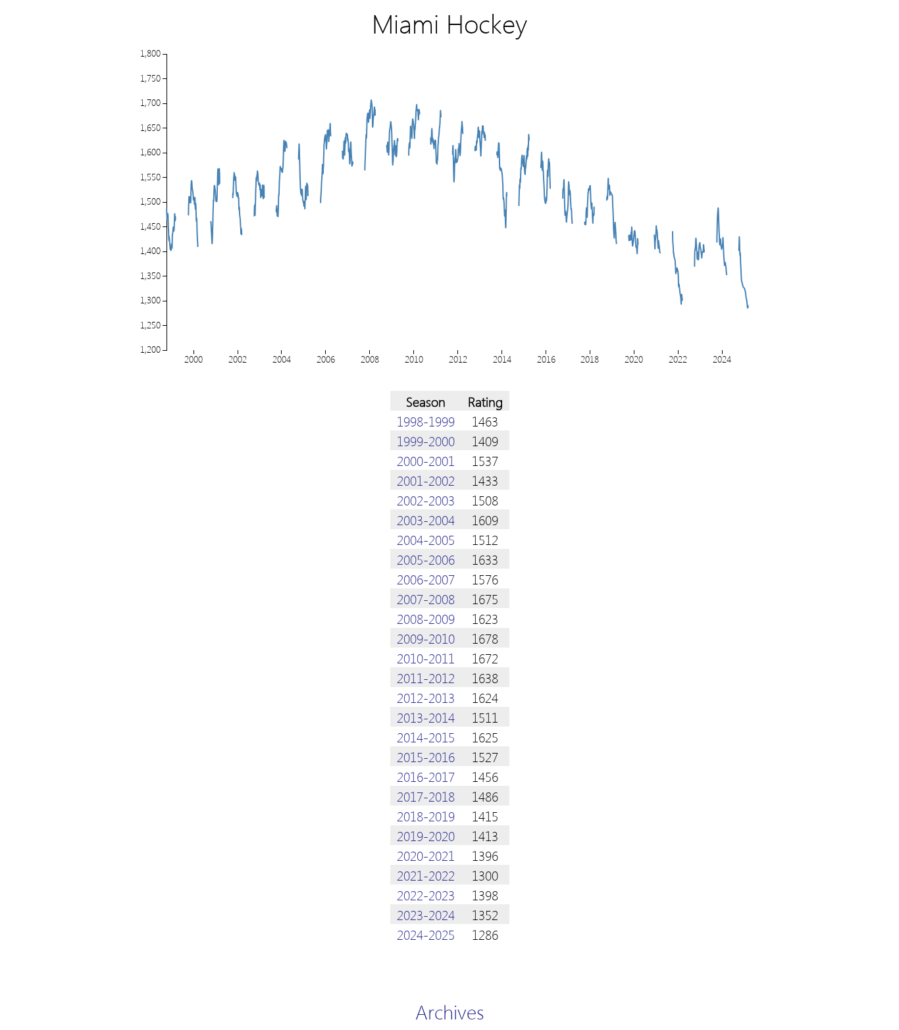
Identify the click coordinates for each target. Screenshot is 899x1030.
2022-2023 (426, 894)
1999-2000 (426, 440)
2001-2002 (426, 480)
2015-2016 (426, 756)
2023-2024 (426, 914)
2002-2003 (426, 499)
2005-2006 (426, 559)
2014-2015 (426, 736)
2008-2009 (426, 618)
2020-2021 (426, 855)
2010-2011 (426, 657)
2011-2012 (426, 677)
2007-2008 (426, 598)
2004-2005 (426, 539)
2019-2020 (426, 835)
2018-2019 (426, 815)
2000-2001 (426, 460)
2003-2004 (426, 519)
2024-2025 (426, 934)
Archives (449, 1011)
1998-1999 (426, 420)
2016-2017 (426, 776)
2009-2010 (426, 638)
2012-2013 (426, 697)
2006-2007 (426, 578)
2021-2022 (426, 874)
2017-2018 (426, 795)
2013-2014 (426, 717)
